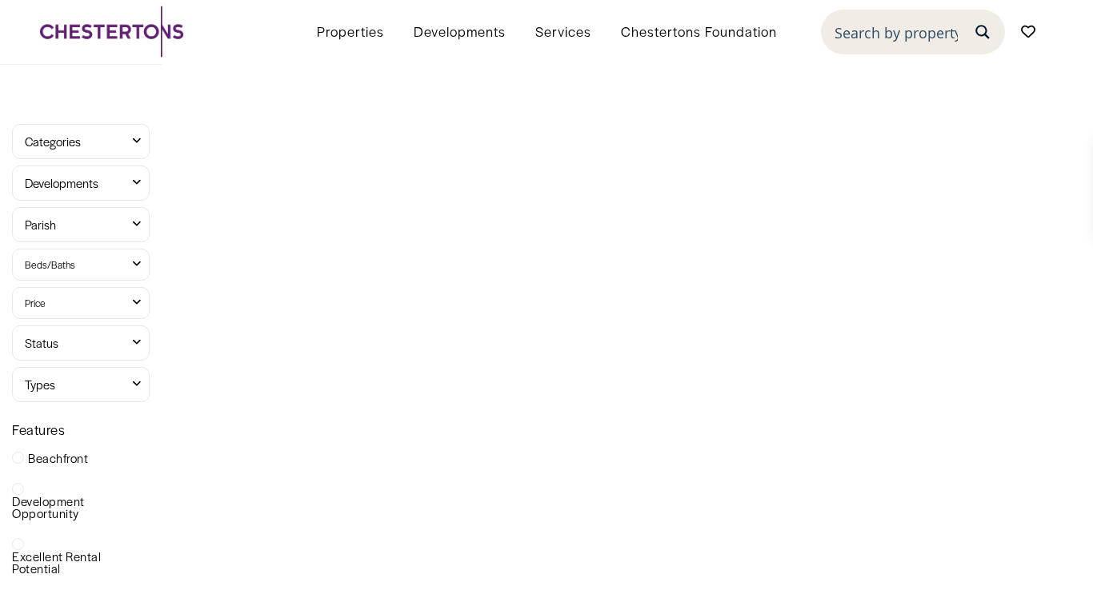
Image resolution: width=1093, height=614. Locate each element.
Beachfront (58, 458)
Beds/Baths (50, 264)
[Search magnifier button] (982, 32)
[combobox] (81, 141)
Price (35, 303)
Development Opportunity (48, 507)
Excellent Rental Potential (56, 562)
